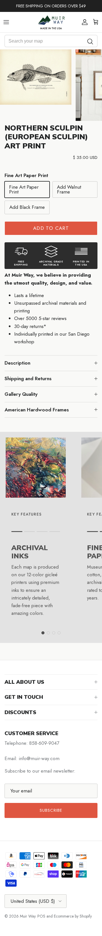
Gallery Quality (21, 394)
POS (41, 916)
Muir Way (27, 916)
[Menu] (6, 22)
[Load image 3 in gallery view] (35, 77)
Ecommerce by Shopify (73, 916)
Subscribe (51, 810)
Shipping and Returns (28, 378)
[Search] (90, 41)
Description (17, 362)
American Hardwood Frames (37, 409)
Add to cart (51, 228)
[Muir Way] (51, 22)
